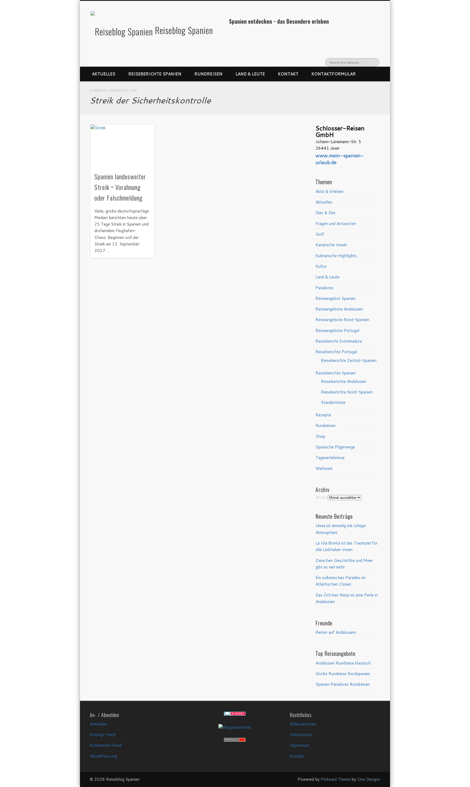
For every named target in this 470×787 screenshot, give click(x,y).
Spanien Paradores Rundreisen (343, 684)
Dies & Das (325, 213)
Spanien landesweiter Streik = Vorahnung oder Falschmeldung (120, 186)
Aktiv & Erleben (330, 191)
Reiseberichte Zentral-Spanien (348, 360)
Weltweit (324, 468)
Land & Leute (250, 74)
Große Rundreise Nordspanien (343, 674)
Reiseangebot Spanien (336, 298)
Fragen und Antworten (336, 223)
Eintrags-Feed (102, 734)
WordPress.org (103, 756)
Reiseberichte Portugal (336, 352)
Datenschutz (301, 734)
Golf (320, 234)
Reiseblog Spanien (184, 30)
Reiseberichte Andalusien (343, 381)
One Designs (368, 779)
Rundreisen (208, 74)
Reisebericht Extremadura (339, 341)
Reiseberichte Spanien (154, 74)
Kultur (321, 266)
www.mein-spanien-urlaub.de (340, 158)
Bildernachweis (303, 724)
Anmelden (98, 724)
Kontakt (288, 74)
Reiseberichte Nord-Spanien (347, 392)
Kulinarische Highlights (336, 256)
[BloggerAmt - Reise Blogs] (234, 727)
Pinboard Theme (335, 779)
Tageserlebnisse (330, 457)
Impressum (299, 745)
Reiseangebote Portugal (337, 330)
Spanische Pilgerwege (335, 447)
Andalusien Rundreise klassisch (343, 663)
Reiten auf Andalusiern (336, 632)
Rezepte (323, 415)
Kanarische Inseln (331, 245)
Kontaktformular (333, 74)
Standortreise (333, 402)
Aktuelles (103, 74)
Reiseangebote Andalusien (339, 309)
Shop (320, 436)
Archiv (321, 497)
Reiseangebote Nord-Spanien (342, 319)
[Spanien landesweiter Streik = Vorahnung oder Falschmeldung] (122, 146)
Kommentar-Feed (105, 745)
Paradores (324, 288)
